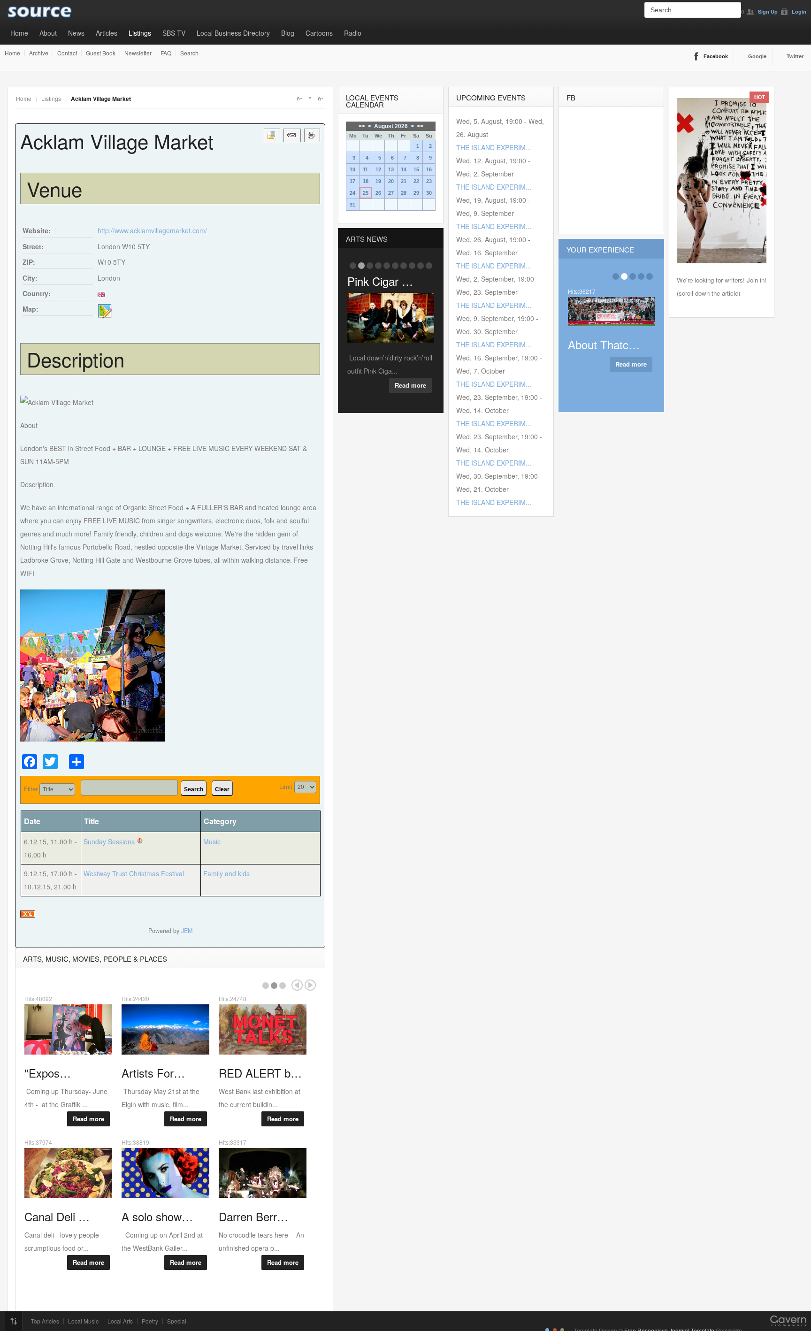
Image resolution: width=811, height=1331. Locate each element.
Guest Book (100, 53)
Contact (67, 53)
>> (420, 126)
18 (365, 181)
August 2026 (391, 126)
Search (189, 53)
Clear (222, 789)
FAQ (166, 53)
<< (362, 126)
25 (365, 193)
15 (416, 169)
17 (352, 181)
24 (352, 193)
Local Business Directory (233, 33)
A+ (299, 98)
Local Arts (120, 1321)
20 (391, 181)
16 (429, 169)
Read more (88, 1118)
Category (220, 821)
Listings (140, 33)
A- (320, 98)
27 (391, 193)
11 (365, 169)
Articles (106, 33)
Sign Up (768, 11)
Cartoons (319, 33)
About (48, 33)
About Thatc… (604, 344)
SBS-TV (173, 33)
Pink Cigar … (380, 281)
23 (429, 181)
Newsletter (138, 53)
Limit (285, 786)
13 (391, 169)
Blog (287, 33)
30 (429, 193)
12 (378, 169)
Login (799, 11)
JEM (186, 930)
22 (416, 181)
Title (91, 821)
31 (352, 204)
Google (757, 56)
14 (403, 169)
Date (32, 821)
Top (14, 1321)
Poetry (150, 1321)
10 (352, 169)
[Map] (105, 310)
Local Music (83, 1321)
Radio (352, 33)
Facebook (716, 56)
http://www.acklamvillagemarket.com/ (152, 230)
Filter (31, 788)
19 (378, 181)
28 (403, 193)
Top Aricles (45, 1321)
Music (212, 841)
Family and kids (226, 873)
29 (416, 193)
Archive (38, 53)
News (76, 33)
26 (378, 193)
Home (19, 33)
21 (403, 181)
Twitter (795, 56)
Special (176, 1321)
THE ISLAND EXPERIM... (493, 147)
